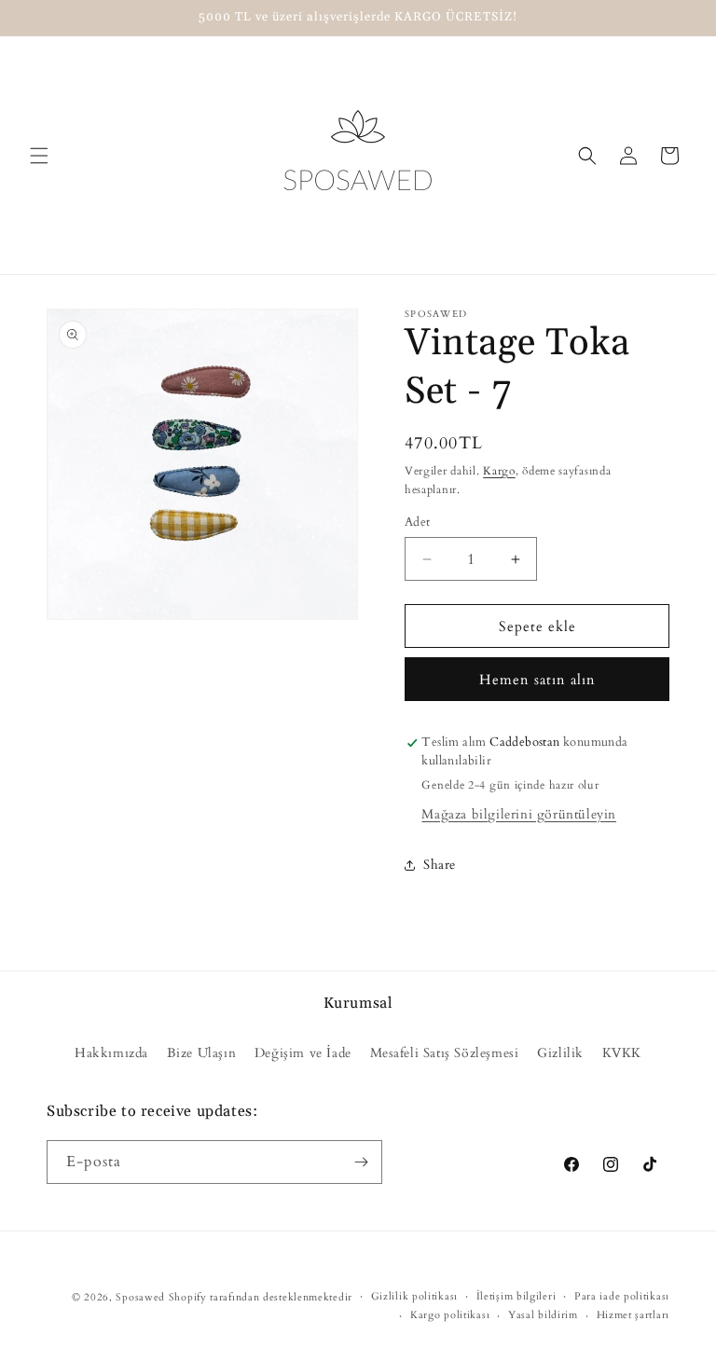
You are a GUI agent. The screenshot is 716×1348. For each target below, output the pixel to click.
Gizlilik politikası (414, 1296)
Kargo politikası (449, 1315)
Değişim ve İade (303, 1053)
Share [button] (439, 864)
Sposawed (140, 1297)
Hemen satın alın (537, 679)
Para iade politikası (621, 1296)
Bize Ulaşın (202, 1053)
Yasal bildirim (543, 1315)
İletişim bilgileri (516, 1296)
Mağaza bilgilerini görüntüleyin (518, 814)
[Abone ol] (360, 1162)
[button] (39, 155)
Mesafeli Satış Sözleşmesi (444, 1053)
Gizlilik (560, 1053)
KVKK (621, 1053)
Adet (418, 522)
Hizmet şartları (633, 1315)
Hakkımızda (111, 1053)
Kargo (499, 470)
